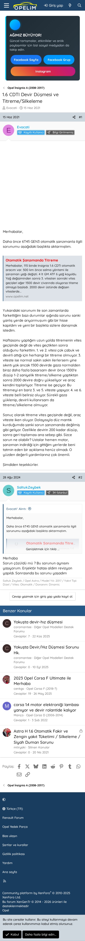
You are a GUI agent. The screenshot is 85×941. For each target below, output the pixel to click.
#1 (80, 117)
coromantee (22, 627)
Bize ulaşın (9, 836)
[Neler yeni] (70, 5)
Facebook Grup (59, 60)
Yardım (7, 863)
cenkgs (19, 688)
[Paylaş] (74, 117)
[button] (41, 799)
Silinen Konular (39, 747)
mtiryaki (20, 747)
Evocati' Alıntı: (16, 509)
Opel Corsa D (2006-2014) (44, 715)
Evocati (11, 108)
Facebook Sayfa (26, 60)
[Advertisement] (42, 186)
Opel (5, 910)
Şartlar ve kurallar (15, 845)
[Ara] (79, 5)
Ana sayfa (9, 872)
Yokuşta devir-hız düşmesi (38, 621)
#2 (80, 477)
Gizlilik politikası (13, 854)
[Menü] (6, 5)
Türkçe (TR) (14, 808)
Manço (19, 715)
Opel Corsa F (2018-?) (41, 688)
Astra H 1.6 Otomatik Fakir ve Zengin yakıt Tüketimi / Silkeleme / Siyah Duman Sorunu (47, 737)
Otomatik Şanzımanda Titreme (32, 260)
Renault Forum (13, 817)
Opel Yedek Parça (15, 826)
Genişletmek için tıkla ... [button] (43, 549)
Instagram (43, 71)
